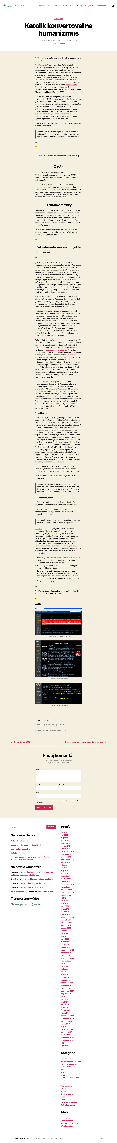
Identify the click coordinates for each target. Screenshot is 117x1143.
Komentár (38, 769)
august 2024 (66, 895)
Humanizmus (58, 18)
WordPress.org (67, 1126)
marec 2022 (65, 975)
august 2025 (66, 862)
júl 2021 (64, 997)
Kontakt (55, 6)
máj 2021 (64, 1002)
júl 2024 (64, 898)
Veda (63, 1100)
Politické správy (67, 1086)
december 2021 (67, 983)
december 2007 (67, 1029)
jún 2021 (64, 999)
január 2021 (65, 1013)
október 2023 (66, 923)
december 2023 (67, 917)
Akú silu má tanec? (18, 853)
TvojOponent (40, 65)
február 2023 (66, 944)
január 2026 (66, 849)
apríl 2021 (65, 1005)
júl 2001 (64, 1043)
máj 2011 (64, 1027)
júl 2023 (64, 931)
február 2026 (66, 846)
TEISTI (76, 551)
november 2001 (67, 1040)
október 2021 (66, 988)
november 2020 (67, 1018)
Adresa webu (39, 792)
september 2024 (67, 893)
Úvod (63, 1097)
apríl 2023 (65, 939)
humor (47, 730)
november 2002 (67, 1038)
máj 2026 (64, 838)
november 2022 (67, 953)
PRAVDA (38, 529)
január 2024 (66, 914)
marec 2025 (65, 876)
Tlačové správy (67, 1094)
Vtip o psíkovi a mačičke (20, 849)
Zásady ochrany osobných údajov (95, 6)
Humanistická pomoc (69, 1064)
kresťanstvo (60, 730)
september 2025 (67, 860)
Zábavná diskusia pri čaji (36, 883)
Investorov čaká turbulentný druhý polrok (27, 845)
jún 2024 (64, 901)
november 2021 (67, 986)
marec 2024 (65, 909)
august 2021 (66, 994)
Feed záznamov (67, 1121)
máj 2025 (64, 871)
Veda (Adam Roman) (69, 1102)
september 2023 (67, 925)
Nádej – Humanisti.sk (19, 891)
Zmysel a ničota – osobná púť (42, 879)
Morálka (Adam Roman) (70, 1078)
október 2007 (66, 1032)
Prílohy (63, 1091)
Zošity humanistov (68, 1105)
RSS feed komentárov (69, 1123)
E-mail (61, 785)
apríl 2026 (65, 840)
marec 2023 (65, 942)
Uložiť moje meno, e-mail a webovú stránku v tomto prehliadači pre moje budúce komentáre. (58, 801)
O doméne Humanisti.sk (67, 6)
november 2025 (67, 854)
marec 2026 (65, 843)
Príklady (64, 1089)
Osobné (64, 1083)
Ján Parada (53, 730)
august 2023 (66, 928)
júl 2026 (64, 832)
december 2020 (67, 1016)
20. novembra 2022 (72, 40)
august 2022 (66, 961)
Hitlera (64, 394)
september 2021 (67, 991)
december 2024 (67, 884)
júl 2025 (64, 865)
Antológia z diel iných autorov (72, 1061)
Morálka (64, 1075)
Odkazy (79, 6)
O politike (64, 1080)
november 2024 (67, 887)
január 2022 (65, 980)
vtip (66, 730)
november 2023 (67, 920)
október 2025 (66, 857)
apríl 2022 (65, 972)
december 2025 (67, 851)
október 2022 (66, 955)
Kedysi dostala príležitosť (21, 841)
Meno (37, 785)
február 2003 (66, 1035)
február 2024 (66, 912)
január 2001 (65, 1046)
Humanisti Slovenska (44, 6)
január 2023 (65, 947)
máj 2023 (64, 936)
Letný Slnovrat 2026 (35, 887)
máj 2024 (64, 903)
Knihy (63, 1072)
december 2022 (67, 950)
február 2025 (66, 879)
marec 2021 (65, 1007)
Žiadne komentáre (59, 43)
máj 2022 (64, 969)
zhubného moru (74, 355)
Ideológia (64, 1069)
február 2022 (66, 977)
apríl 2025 (65, 873)
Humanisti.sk (20, 1138)
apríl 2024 (65, 906)
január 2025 (65, 882)
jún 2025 (64, 868)
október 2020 (66, 1021)
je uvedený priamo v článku (53, 40)
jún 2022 (64, 966)
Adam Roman (66, 1059)
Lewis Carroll (58, 476)
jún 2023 (64, 934)
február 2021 (66, 1010)
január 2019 (65, 1024)
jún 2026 (64, 835)
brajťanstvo (62, 350)
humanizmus (51, 350)
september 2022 (67, 958)
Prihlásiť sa (65, 1118)
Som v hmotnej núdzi (45, 891)
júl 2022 (64, 964)
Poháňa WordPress (57, 1138)
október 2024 (66, 890)
